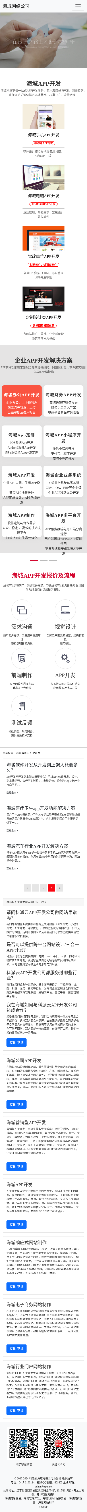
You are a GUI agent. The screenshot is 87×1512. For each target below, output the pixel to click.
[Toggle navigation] (78, 6)
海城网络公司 (16, 6)
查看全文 (11, 792)
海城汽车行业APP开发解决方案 (37, 846)
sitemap (43, 1506)
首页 (24, 753)
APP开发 (35, 753)
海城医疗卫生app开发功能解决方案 (40, 808)
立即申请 (16, 1042)
